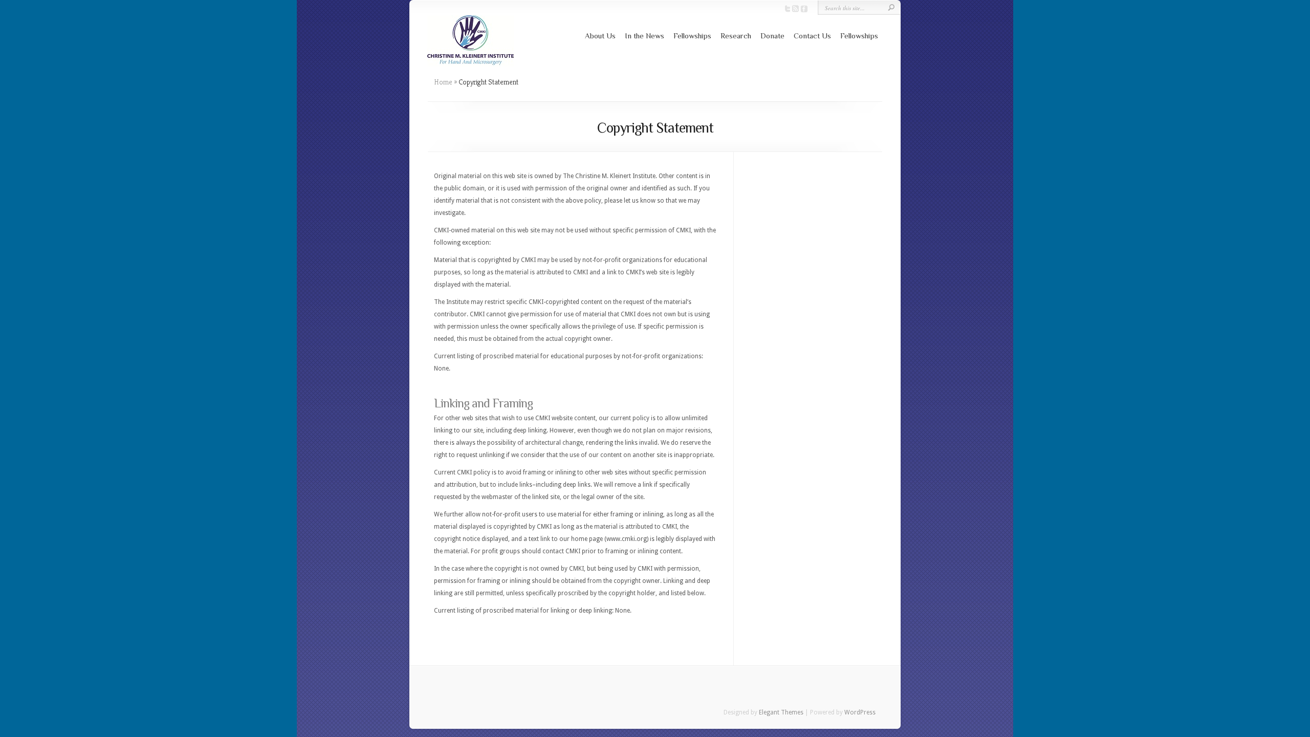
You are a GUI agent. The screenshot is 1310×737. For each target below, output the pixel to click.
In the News (644, 35)
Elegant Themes (781, 712)
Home (443, 81)
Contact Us (812, 35)
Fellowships (692, 35)
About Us (600, 35)
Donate (772, 35)
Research (735, 35)
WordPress (860, 712)
